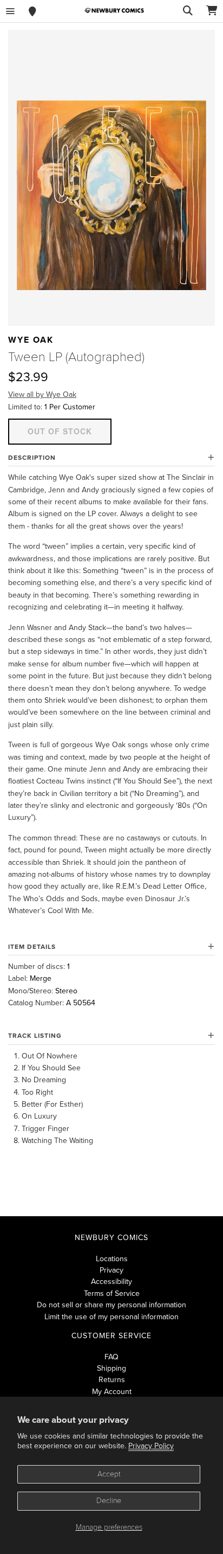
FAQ (111, 1357)
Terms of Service (112, 1293)
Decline (108, 1500)
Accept (109, 1474)
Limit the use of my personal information (111, 1316)
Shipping (111, 1368)
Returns (112, 1379)
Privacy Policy (151, 1445)
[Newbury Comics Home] (114, 10)
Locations (112, 1258)
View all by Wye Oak (42, 394)
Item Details (32, 947)
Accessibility (111, 1281)
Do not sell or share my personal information (111, 1304)
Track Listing (35, 1035)
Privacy (111, 1270)
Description (32, 457)
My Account (112, 1391)
